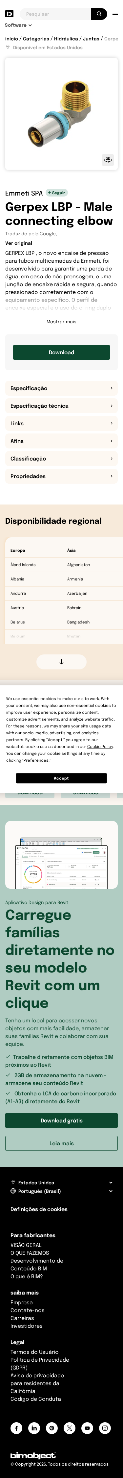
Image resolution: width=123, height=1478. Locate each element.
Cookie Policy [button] (100, 746)
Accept (61, 778)
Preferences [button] (36, 760)
